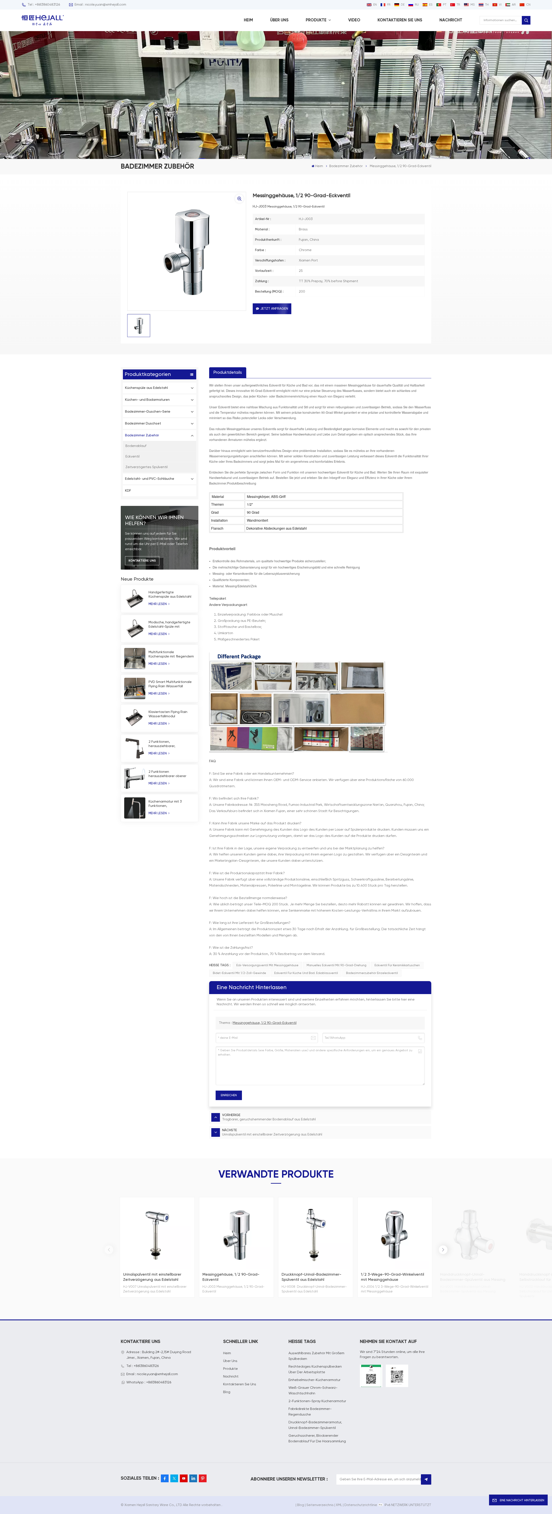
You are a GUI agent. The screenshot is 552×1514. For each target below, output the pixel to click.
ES (431, 4)
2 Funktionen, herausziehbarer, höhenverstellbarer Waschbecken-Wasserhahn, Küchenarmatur (171, 744)
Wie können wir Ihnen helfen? (154, 520)
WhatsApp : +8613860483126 (148, 1382)
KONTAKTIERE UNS (142, 560)
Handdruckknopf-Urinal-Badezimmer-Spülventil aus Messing (472, 1277)
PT (444, 4)
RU (417, 4)
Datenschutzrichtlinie (360, 1505)
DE (403, 4)
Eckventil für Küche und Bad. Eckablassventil (306, 973)
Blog (226, 1392)
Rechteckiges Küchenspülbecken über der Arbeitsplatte (315, 1369)
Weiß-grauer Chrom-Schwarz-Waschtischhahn (313, 1390)
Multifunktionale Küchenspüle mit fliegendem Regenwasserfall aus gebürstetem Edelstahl (171, 655)
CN (528, 4)
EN (375, 4)
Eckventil (132, 456)
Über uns (279, 20)
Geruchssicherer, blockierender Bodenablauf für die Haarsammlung (317, 1438)
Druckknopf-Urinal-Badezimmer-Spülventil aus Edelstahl (311, 1277)
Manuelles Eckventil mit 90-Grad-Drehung (336, 965)
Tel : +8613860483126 (44, 4)
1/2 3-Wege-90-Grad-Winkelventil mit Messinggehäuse (392, 1277)
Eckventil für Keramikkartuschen (397, 965)
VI (500, 4)
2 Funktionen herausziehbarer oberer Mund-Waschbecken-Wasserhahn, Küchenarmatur (167, 774)
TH (487, 4)
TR (458, 4)
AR (514, 4)
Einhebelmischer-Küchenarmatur (314, 1380)
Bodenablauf (135, 446)
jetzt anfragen (274, 308)
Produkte (317, 20)
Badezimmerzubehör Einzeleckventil (372, 973)
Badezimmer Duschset (143, 423)
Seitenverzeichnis (320, 1505)
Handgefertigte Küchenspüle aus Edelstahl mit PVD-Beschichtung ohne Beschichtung (171, 595)
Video (354, 20)
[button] (443, 1249)
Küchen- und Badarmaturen (147, 400)
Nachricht (450, 20)
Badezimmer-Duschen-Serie (147, 411)
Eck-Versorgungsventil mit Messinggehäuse (267, 965)
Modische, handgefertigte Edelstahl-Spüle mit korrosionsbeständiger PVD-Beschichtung (171, 625)
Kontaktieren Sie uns (400, 20)
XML (339, 1505)
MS (472, 4)
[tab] (227, 372)
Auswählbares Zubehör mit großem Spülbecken (316, 1356)
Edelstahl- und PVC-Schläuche (149, 479)
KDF (128, 491)
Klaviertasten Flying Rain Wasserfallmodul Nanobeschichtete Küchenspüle (168, 714)
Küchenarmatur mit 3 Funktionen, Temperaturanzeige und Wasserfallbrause (168, 804)
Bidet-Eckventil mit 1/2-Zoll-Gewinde (239, 973)
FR (388, 4)
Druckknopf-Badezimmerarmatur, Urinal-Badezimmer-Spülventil (315, 1425)
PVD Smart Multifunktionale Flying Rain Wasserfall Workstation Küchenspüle (170, 684)
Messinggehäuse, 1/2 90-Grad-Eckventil (264, 1023)
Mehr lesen (158, 604)
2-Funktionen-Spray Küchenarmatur (317, 1401)
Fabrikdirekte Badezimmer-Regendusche (310, 1411)
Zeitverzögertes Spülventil (146, 467)
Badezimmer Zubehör (346, 166)
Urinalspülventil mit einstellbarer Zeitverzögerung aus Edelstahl (152, 1277)
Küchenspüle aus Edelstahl (146, 388)
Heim (248, 20)
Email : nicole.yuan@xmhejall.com (100, 4)
